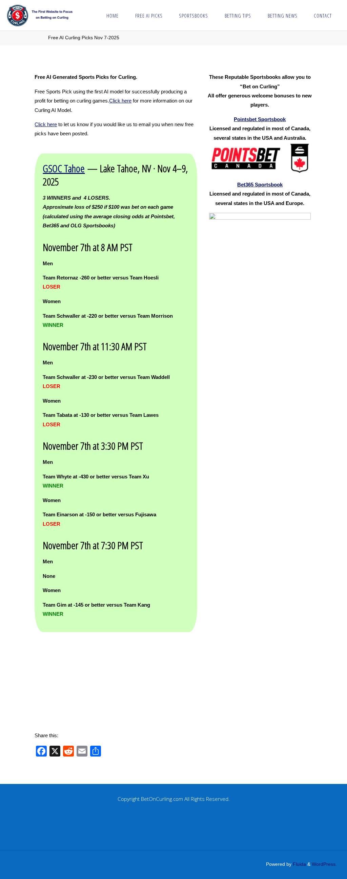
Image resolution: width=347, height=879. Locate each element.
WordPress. (324, 864)
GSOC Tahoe (64, 168)
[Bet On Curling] (44, 15)
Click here (120, 101)
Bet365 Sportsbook (260, 184)
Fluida (298, 864)
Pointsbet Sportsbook (260, 119)
